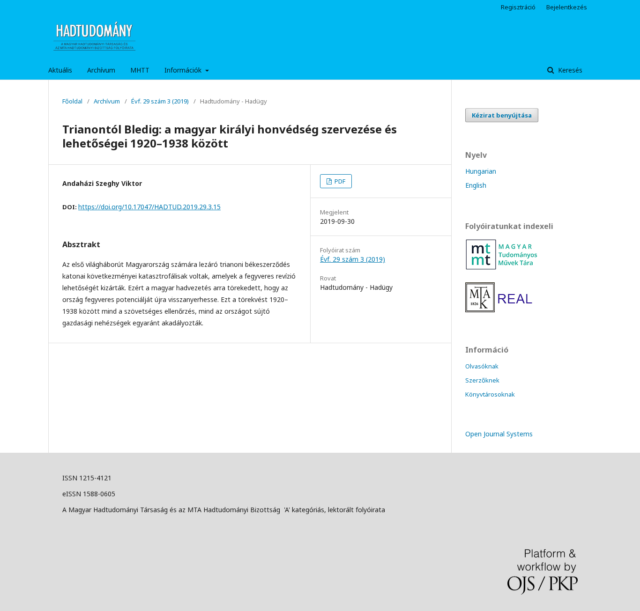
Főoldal (72, 101)
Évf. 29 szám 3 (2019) (160, 101)
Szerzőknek (482, 380)
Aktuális (60, 70)
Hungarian (480, 171)
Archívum (101, 70)
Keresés (569, 70)
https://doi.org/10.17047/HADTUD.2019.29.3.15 (149, 206)
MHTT (139, 70)
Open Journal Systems (499, 433)
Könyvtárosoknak (490, 394)
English (475, 185)
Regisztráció (518, 7)
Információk (183, 70)
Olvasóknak (482, 366)
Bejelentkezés (566, 7)
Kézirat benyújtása (502, 115)
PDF (339, 181)
